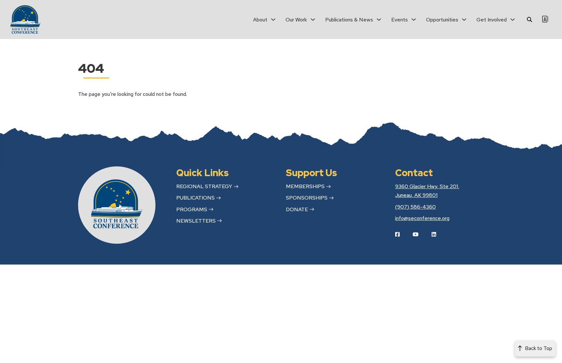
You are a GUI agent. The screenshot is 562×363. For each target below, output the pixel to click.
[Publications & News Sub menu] (378, 19)
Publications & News (349, 19)
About (260, 19)
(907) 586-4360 (415, 206)
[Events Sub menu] (413, 19)
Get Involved (491, 19)
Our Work (296, 19)
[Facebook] (402, 234)
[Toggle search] (529, 19)
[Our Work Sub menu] (312, 19)
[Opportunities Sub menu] (464, 19)
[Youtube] (420, 234)
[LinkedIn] (439, 234)
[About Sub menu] (273, 19)
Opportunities (442, 19)
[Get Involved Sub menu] (512, 19)
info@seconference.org (422, 218)
